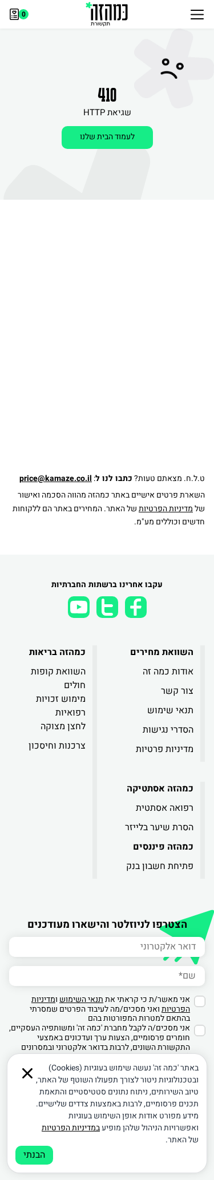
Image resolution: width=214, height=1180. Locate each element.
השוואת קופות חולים (58, 678)
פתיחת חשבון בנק (159, 866)
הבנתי (34, 1155)
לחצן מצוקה (63, 726)
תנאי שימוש (170, 710)
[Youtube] (79, 607)
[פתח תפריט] (197, 14)
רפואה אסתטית (164, 808)
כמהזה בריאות (57, 652)
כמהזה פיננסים (163, 847)
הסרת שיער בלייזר (159, 827)
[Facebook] (136, 607)
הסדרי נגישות (168, 730)
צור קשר (177, 691)
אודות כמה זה (168, 671)
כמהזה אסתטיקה (160, 788)
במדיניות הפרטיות (71, 1128)
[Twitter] (107, 607)
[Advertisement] (107, 356)
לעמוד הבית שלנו (107, 137)
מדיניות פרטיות (164, 749)
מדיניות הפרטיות (166, 509)
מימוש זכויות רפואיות (61, 706)
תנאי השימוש (81, 999)
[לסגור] (27, 1073)
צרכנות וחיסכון (57, 746)
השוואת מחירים (161, 652)
